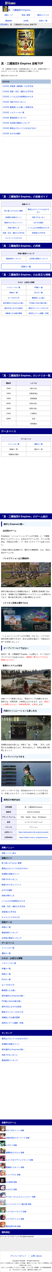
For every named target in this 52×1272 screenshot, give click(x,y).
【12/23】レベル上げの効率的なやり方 (17, 96)
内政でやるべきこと (10, 879)
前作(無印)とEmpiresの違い (13, 303)
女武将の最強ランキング (38, 258)
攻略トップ (8, 15)
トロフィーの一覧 (13, 287)
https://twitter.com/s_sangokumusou (33, 837)
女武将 (25, 20)
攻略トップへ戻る (9, 853)
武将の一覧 (43, 20)
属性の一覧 (38, 444)
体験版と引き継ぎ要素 (13, 313)
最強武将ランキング (13, 258)
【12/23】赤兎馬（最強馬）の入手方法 (17, 86)
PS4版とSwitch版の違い (38, 303)
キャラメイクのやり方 (13, 238)
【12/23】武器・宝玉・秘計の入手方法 (17, 91)
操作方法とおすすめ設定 (13, 308)
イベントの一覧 (13, 444)
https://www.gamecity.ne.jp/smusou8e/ (33, 832)
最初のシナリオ (43, 15)
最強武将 (8, 20)
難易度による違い (38, 298)
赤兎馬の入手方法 (38, 233)
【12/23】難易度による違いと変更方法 (17, 107)
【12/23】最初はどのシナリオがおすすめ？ (19, 128)
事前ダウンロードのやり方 (39, 308)
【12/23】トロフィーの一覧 (13, 112)
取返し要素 (26, 15)
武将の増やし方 (13, 227)
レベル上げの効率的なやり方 (38, 227)
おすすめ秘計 (39, 222)
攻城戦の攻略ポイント (13, 217)
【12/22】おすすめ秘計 (11, 133)
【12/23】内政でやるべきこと (14, 101)
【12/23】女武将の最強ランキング (16, 122)
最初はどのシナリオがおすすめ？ (15, 868)
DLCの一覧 (38, 292)
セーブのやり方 (13, 298)
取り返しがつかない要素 (13, 210)
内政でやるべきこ (38, 217)
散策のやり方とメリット (13, 222)
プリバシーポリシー (18, 1255)
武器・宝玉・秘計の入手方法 (13, 233)
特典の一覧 (13, 292)
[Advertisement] (26, 165)
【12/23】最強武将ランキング (14, 117)
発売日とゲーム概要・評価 (39, 313)
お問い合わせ (36, 1255)
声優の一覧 (38, 287)
